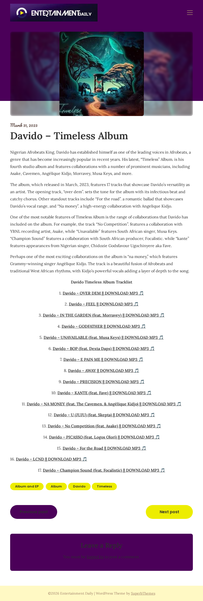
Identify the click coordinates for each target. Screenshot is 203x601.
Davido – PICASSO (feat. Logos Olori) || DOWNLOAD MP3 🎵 (104, 437)
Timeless (104, 486)
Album (56, 486)
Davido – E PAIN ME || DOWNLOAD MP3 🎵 (103, 359)
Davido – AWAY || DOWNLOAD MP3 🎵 (103, 370)
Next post (169, 512)
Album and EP (27, 486)
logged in (95, 556)
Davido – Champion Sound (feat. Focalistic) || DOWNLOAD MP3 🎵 (104, 470)
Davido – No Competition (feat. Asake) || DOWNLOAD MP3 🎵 (104, 425)
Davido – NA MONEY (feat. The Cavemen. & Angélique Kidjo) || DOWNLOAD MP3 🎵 (104, 403)
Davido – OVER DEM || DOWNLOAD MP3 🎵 (103, 293)
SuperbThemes (143, 593)
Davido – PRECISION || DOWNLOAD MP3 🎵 (104, 381)
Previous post (34, 512)
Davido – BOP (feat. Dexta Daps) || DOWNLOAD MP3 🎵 (104, 348)
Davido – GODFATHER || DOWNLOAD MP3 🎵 (104, 326)
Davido (79, 486)
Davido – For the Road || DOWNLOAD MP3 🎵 (104, 448)
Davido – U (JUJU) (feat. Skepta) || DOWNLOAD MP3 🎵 (104, 414)
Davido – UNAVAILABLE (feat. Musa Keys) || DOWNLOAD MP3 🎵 (104, 337)
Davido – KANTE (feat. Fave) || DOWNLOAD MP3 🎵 (104, 392)
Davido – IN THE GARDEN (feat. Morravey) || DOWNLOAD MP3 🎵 (104, 315)
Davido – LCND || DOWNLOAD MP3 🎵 (51, 459)
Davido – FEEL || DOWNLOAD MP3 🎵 (104, 303)
